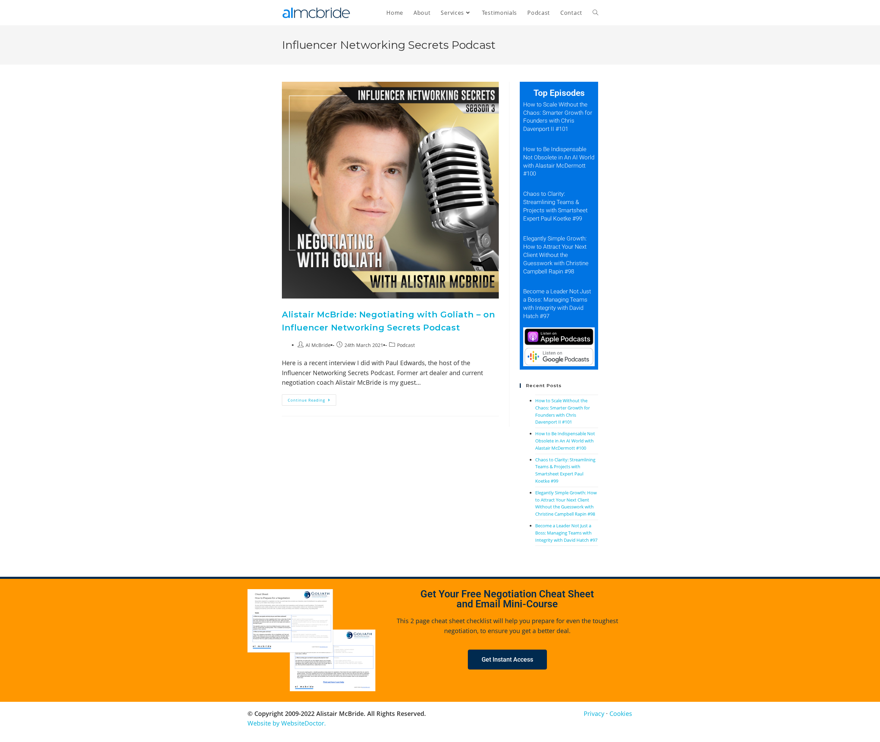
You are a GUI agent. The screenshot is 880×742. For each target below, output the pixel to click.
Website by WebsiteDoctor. (287, 723)
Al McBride (318, 345)
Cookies (620, 713)
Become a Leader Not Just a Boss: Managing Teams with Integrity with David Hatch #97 (566, 532)
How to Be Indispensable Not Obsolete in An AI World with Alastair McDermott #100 (565, 440)
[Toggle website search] (595, 12)
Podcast (406, 345)
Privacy (594, 713)
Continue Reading (312, 398)
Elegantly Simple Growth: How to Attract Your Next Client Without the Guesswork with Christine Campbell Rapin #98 (555, 254)
